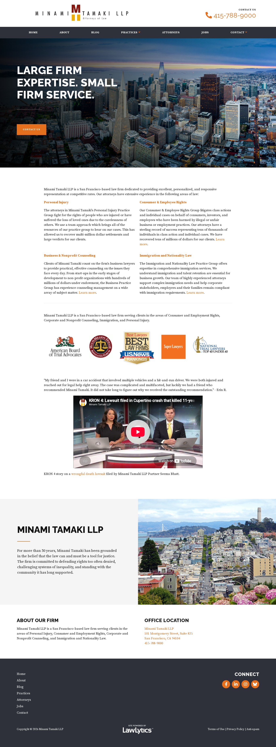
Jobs (205, 32)
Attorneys (171, 32)
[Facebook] (226, 684)
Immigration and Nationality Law (166, 256)
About (64, 32)
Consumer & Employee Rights (163, 202)
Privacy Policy (235, 729)
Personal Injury (56, 202)
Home (33, 32)
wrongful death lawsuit (88, 474)
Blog (95, 32)
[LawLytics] (138, 729)
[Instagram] (245, 684)
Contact (237, 32)
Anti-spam (253, 729)
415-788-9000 (235, 15)
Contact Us (31, 129)
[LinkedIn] (236, 684)
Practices (129, 32)
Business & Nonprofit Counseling (70, 256)
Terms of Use (216, 729)
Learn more (87, 293)
